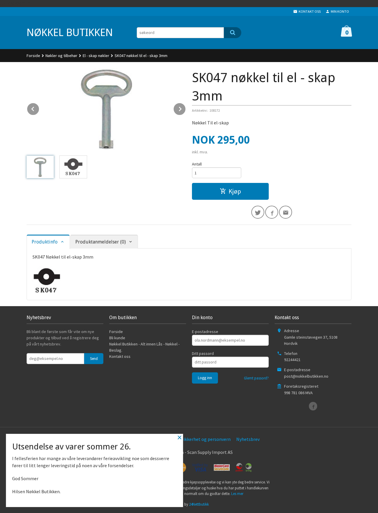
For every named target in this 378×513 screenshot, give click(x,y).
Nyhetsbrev (248, 439)
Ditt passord (203, 353)
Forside (33, 55)
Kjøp (235, 191)
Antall (197, 164)
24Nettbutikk (199, 504)
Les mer (237, 493)
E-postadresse (205, 331)
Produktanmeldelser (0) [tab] (100, 242)
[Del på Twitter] (257, 212)
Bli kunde (117, 337)
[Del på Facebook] (271, 212)
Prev (39, 108)
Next (185, 108)
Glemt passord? (256, 378)
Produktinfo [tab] (45, 242)
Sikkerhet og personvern (206, 439)
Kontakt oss (120, 356)
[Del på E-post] (285, 212)
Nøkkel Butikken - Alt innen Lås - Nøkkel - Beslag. (144, 347)
